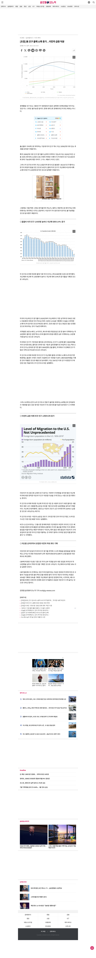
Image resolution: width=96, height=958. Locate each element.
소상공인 (63, 6)
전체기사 (3, 6)
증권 (25, 6)
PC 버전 (43, 931)
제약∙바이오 (56, 6)
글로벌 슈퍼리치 (24, 821)
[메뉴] (2, 2)
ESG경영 (70, 6)
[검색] (93, 2)
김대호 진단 (23, 882)
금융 (21, 6)
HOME (22, 38)
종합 (16, 6)
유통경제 (48, 6)
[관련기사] (23, 597)
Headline (23, 770)
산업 (29, 6)
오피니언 (76, 6)
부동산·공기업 (40, 6)
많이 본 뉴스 (23, 693)
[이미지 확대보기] (74, 57)
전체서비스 (53, 931)
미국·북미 (38, 38)
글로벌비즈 (11, 6)
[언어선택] (89, 2)
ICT (34, 6)
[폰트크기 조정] (74, 50)
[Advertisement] (48, 21)
